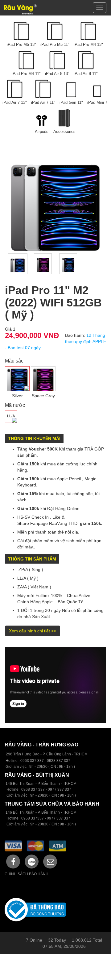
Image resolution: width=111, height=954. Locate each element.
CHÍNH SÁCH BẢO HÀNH (26, 874)
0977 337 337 (58, 818)
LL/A (11, 416)
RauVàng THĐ (63, 523)
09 (23, 789)
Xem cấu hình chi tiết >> (32, 630)
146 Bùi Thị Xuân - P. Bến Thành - (34, 812)
